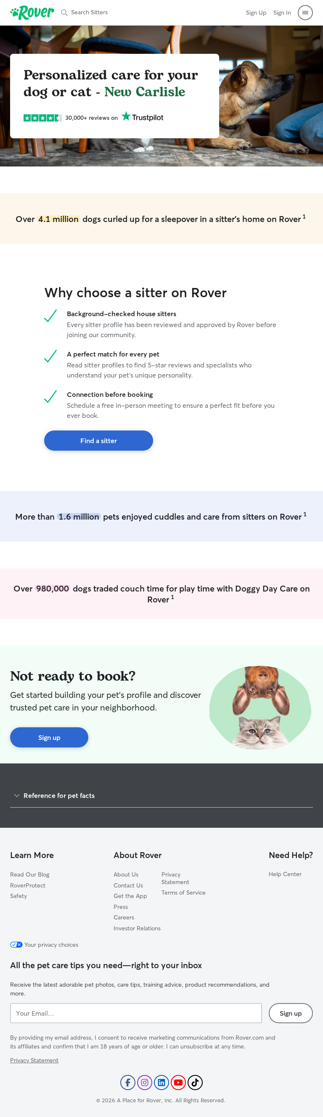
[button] (305, 12)
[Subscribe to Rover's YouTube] (178, 1082)
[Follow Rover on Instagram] (144, 1082)
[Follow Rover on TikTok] (195, 1082)
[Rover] (32, 12)
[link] (98, 440)
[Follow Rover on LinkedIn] (161, 1082)
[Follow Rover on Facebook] (127, 1082)
